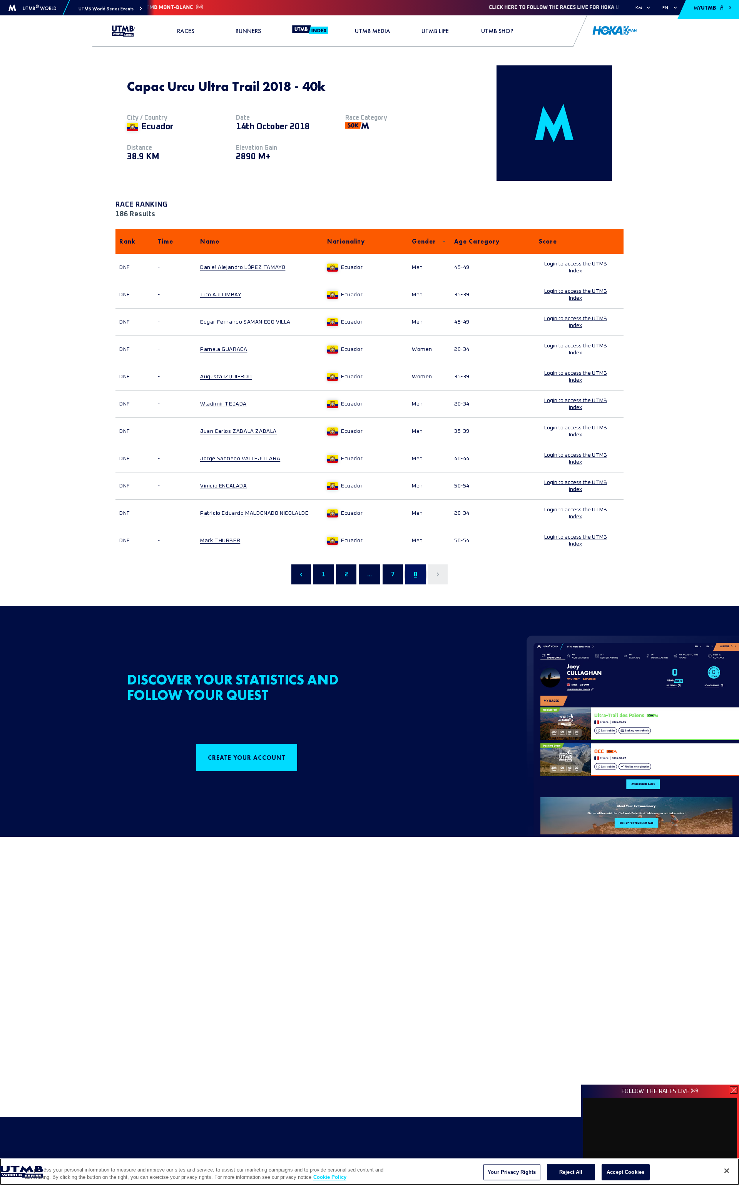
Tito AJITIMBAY (220, 294)
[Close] (726, 1170)
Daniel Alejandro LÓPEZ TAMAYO (242, 267)
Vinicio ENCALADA (223, 486)
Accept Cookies (625, 1172)
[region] (369, 1171)
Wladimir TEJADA (223, 404)
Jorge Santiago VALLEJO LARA (240, 458)
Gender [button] (424, 241)
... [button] (369, 574)
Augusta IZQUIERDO (226, 376)
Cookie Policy (329, 1177)
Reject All (570, 1172)
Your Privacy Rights (512, 1172)
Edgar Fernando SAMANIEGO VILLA (245, 322)
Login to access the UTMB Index (575, 267)
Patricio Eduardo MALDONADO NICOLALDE (254, 513)
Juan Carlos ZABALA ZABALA (238, 431)
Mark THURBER (220, 540)
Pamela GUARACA (223, 349)
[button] (110, 8)
